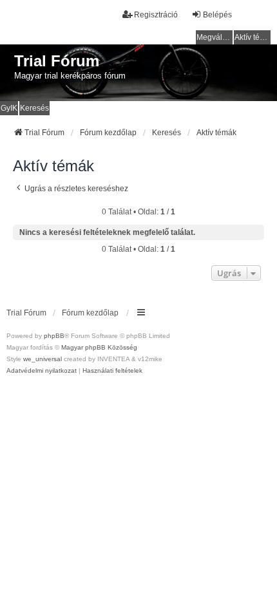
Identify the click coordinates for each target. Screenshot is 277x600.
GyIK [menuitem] (9, 108)
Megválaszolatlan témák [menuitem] (214, 37)
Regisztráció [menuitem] (156, 14)
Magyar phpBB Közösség (99, 347)
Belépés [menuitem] (217, 14)
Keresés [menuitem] (34, 108)
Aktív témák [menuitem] (252, 37)
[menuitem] (41, 371)
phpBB (54, 335)
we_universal (42, 358)
